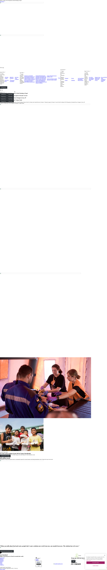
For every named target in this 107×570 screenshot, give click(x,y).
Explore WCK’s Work (5, 455)
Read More (11, 94)
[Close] (104, 555)
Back (2, 73)
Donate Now (3, 94)
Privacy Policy (2, 569)
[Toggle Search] (1, 89)
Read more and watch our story (6, 551)
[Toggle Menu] (1, 90)
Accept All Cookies (95, 562)
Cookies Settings (95, 565)
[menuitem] (37, 559)
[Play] (1, 553)
